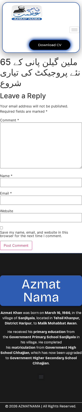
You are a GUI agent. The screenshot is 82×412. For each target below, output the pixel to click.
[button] (41, 377)
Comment (9, 120)
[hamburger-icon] (74, 30)
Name (6, 176)
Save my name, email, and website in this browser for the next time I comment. (34, 234)
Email (6, 193)
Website (6, 211)
